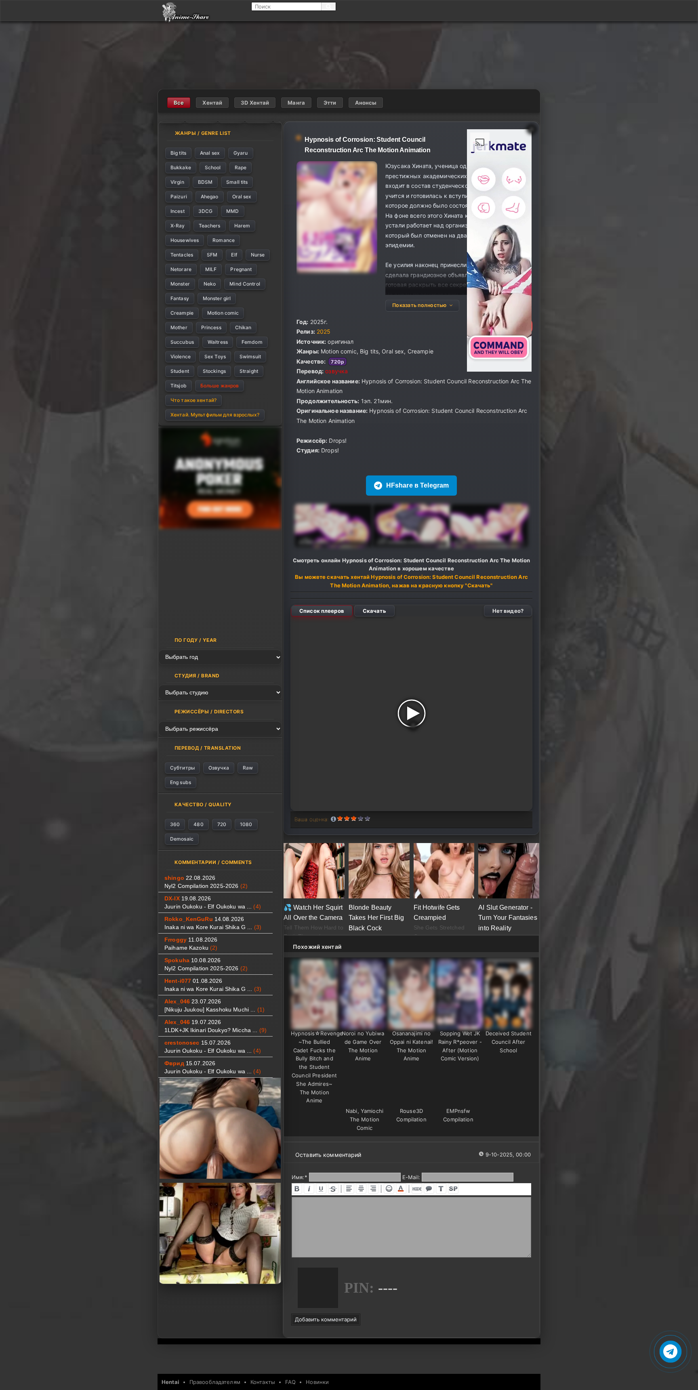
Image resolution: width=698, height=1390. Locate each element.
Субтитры (182, 768)
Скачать (374, 611)
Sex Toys (215, 356)
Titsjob (178, 386)
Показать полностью (419, 305)
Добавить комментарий (326, 1319)
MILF (211, 269)
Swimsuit (250, 356)
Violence (180, 356)
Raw (248, 768)
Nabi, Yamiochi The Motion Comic (364, 1119)
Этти (330, 102)
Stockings (214, 371)
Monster (180, 284)
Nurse (258, 255)
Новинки (317, 1382)
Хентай (212, 102)
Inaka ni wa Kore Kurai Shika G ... (212, 927)
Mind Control (244, 284)
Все (179, 102)
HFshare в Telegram (417, 485)
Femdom (252, 342)
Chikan (243, 327)
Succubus (182, 342)
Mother (178, 327)
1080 (246, 824)
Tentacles (181, 255)
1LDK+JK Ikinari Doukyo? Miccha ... (215, 1030)
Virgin (177, 182)
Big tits (178, 153)
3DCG (205, 211)
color (401, 1188)
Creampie (181, 313)
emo (389, 1188)
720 (221, 824)
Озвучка (218, 768)
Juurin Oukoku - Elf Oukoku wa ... (212, 906)
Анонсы (366, 102)
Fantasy (179, 298)
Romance (223, 240)
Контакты (262, 1382)
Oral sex (242, 196)
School (213, 167)
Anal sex (210, 153)
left (349, 1188)
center (361, 1188)
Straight (249, 371)
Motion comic (223, 313)
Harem (242, 226)
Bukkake (180, 167)
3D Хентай (255, 102)
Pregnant (241, 269)
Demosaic (181, 839)
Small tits (237, 182)
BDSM (205, 182)
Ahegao (210, 196)
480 (198, 824)
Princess (211, 327)
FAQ (290, 1382)
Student (179, 371)
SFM (212, 255)
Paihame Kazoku (190, 947)
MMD (232, 211)
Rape (240, 167)
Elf (234, 255)
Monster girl (217, 298)
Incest (177, 211)
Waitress (218, 342)
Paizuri (178, 196)
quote (429, 1188)
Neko (210, 284)
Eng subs (180, 782)
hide (417, 1188)
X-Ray (177, 226)
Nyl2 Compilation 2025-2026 (206, 886)
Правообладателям (214, 1382)
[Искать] (328, 6)
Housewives (184, 240)
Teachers (210, 226)
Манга (296, 102)
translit (441, 1188)
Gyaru (240, 153)
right (373, 1188)
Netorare (180, 269)
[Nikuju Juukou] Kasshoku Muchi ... (214, 1009)
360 (175, 824)
